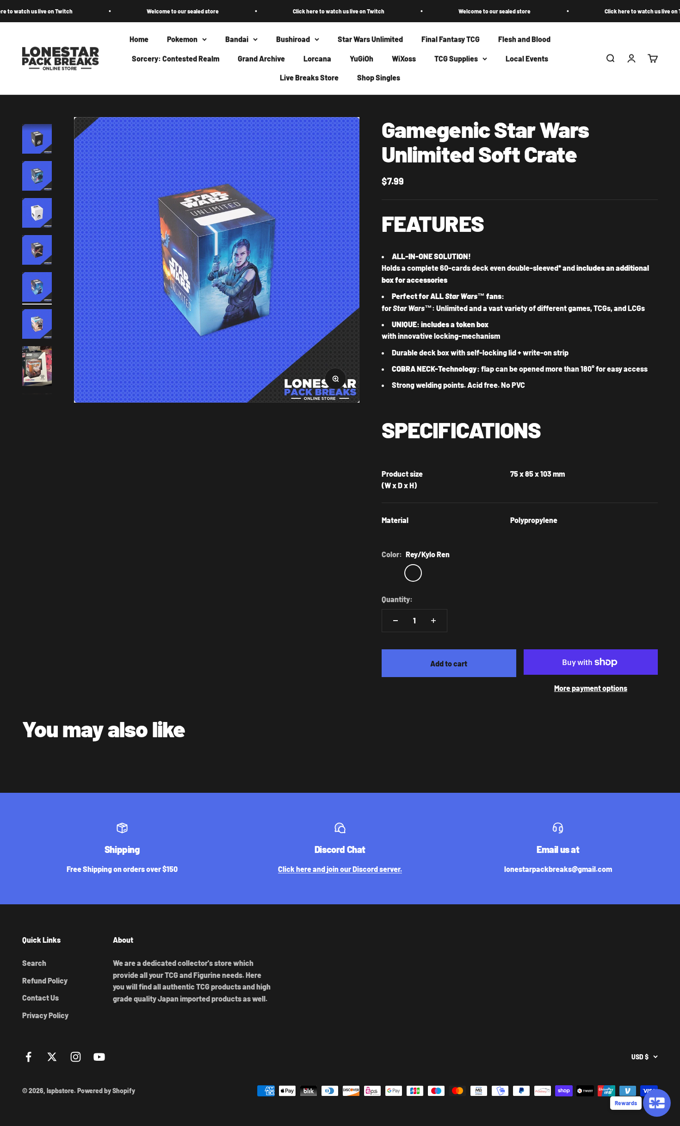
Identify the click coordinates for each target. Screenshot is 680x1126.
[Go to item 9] (37, 367)
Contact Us (40, 997)
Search (34, 962)
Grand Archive (261, 58)
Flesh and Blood (524, 39)
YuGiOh (361, 58)
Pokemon (182, 39)
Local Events (527, 58)
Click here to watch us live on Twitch (310, 11)
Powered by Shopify (106, 1091)
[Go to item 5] (37, 214)
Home (139, 39)
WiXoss (404, 58)
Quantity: (397, 599)
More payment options (590, 688)
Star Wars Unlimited (370, 39)
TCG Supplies (456, 58)
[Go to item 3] (37, 140)
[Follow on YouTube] (99, 1057)
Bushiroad (293, 39)
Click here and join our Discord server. (340, 869)
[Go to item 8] (37, 325)
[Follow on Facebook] (28, 1057)
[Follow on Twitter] (52, 1057)
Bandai (236, 39)
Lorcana (317, 58)
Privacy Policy (45, 1015)
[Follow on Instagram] (75, 1057)
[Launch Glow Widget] (657, 1103)
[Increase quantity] (433, 621)
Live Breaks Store (309, 78)
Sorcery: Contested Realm (175, 58)
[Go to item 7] (37, 288)
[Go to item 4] (37, 177)
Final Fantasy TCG (450, 39)
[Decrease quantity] (395, 621)
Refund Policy (45, 980)
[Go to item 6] (37, 251)
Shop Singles (378, 78)
